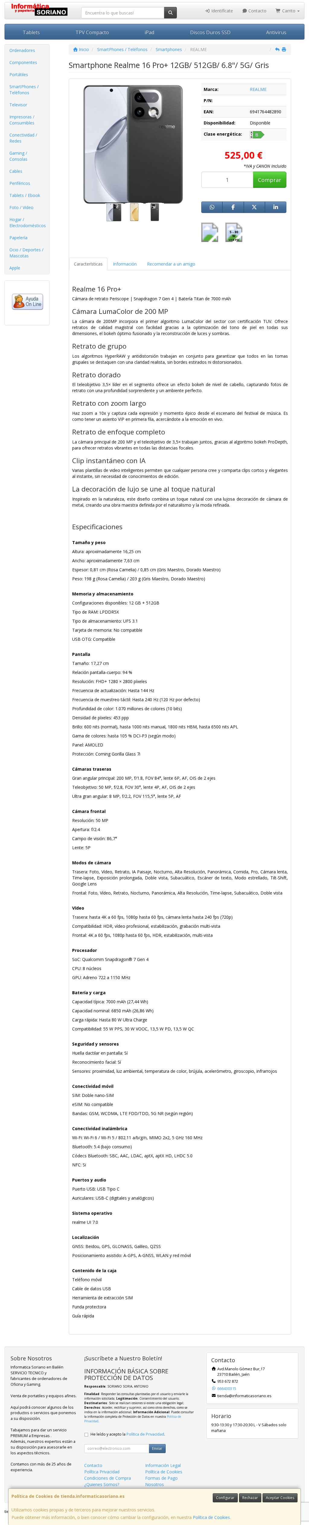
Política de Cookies (211, 1517)
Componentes (23, 62)
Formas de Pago (161, 1478)
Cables (15, 171)
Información (125, 264)
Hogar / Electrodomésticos (27, 222)
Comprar (269, 179)
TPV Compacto (92, 32)
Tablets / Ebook (24, 195)
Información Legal (163, 1465)
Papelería (18, 237)
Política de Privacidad (145, 1434)
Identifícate (221, 11)
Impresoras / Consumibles (21, 120)
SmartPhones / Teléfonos (24, 89)
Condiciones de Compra (107, 1478)
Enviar (157, 1448)
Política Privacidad (101, 1472)
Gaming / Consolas (18, 156)
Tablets (31, 32)
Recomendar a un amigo (171, 264)
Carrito (289, 11)
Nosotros (154, 1484)
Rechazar (250, 1497)
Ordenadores (22, 50)
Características (88, 264)
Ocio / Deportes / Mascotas (26, 253)
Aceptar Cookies (280, 1497)
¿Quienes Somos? (101, 1484)
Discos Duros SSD (210, 32)
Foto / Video (21, 207)
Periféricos (19, 183)
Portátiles (18, 74)
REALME (258, 89)
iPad (149, 32)
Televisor (18, 105)
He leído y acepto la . (128, 1434)
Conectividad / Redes (23, 138)
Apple (14, 268)
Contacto (256, 11)
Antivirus (276, 32)
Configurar (225, 1497)
